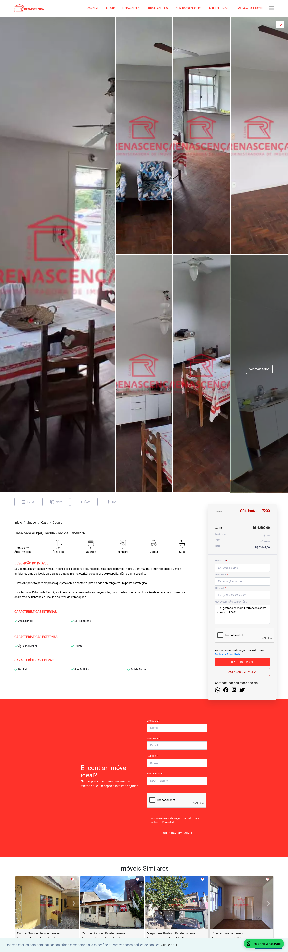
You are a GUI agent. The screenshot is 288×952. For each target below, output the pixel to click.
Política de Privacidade (227, 654)
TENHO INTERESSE (242, 661)
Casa (44, 522)
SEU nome (221, 560)
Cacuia (57, 522)
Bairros (152, 756)
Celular (220, 588)
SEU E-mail (221, 574)
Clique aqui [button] (169, 945)
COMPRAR (92, 8)
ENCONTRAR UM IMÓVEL (177, 833)
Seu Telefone (155, 773)
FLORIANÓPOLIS (130, 8)
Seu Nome (153, 721)
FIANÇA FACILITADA (157, 8)
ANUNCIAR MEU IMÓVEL (250, 8)
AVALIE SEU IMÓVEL (219, 8)
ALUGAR (110, 8)
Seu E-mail (153, 738)
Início (18, 522)
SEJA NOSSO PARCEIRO (188, 8)
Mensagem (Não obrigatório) (231, 602)
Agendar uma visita (242, 671)
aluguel (31, 522)
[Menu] (271, 8)
